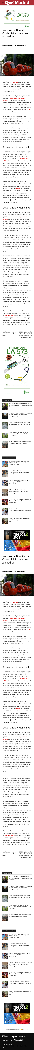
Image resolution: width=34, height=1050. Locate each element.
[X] (7, 49)
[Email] (27, 49)
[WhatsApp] (15, 49)
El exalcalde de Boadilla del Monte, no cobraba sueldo (9, 334)
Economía (15, 82)
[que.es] (17, 2)
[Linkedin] (23, 49)
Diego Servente (8, 45)
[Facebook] (3, 49)
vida (30, 109)
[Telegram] (19, 49)
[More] (31, 49)
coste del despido (9, 315)
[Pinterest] (11, 49)
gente (18, 188)
